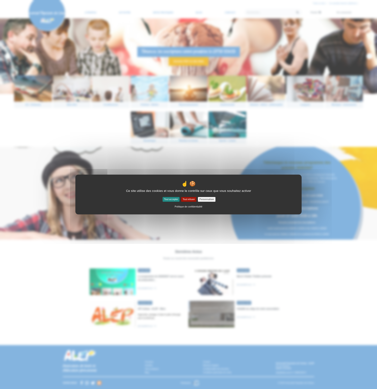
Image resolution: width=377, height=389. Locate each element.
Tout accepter (171, 199)
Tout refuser (189, 199)
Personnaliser (206, 199)
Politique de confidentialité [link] (188, 206)
